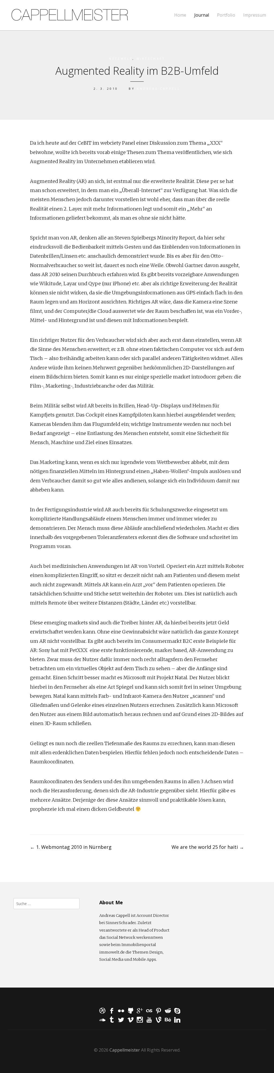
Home (180, 15)
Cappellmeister (124, 1050)
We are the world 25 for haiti (208, 847)
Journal (201, 15)
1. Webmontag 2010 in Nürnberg (71, 847)
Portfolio (226, 15)
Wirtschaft (150, 59)
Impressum (254, 15)
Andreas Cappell (158, 89)
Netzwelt (120, 59)
